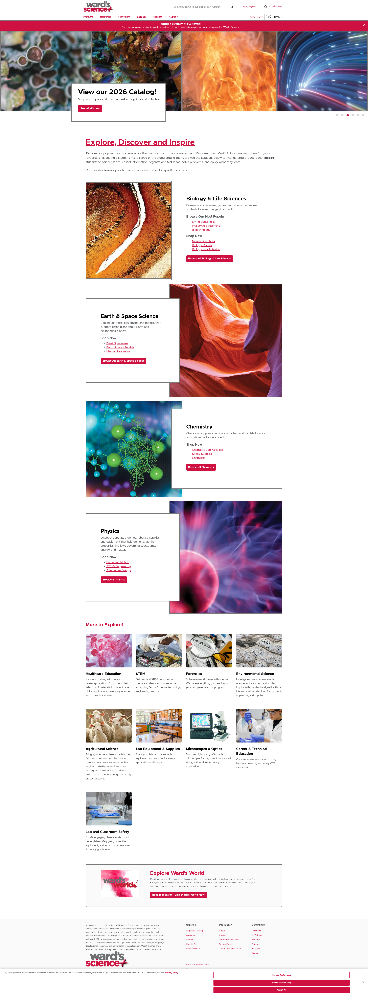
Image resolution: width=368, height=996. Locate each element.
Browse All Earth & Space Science (123, 361)
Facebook (256, 931)
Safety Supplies (202, 453)
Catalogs (141, 17)
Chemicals (198, 458)
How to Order (192, 944)
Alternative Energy (118, 570)
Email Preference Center (197, 965)
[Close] (364, 25)
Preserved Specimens (206, 225)
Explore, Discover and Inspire (140, 142)
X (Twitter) (257, 935)
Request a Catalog (194, 931)
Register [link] (252, 7)
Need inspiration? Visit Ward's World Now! (178, 895)
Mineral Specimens (118, 351)
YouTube (256, 940)
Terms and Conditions (229, 940)
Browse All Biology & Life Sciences (209, 258)
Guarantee (190, 935)
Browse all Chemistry (201, 467)
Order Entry (256, 17)
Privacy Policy (225, 944)
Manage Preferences (281, 975)
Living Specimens (203, 221)
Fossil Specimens (117, 343)
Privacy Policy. (172, 973)
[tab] (337, 115)
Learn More (90, 113)
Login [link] (244, 7)
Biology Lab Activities (206, 249)
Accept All (281, 990)
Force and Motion (117, 562)
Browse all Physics (113, 579)
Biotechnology (201, 229)
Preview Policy (193, 949)
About (222, 931)
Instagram (256, 949)
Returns (189, 940)
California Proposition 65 (230, 949)
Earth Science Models (120, 347)
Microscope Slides (203, 241)
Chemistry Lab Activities (207, 449)
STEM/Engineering (118, 566)
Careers (255, 953)
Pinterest (256, 944)
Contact (222, 935)
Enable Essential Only (282, 983)
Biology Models (202, 245)
